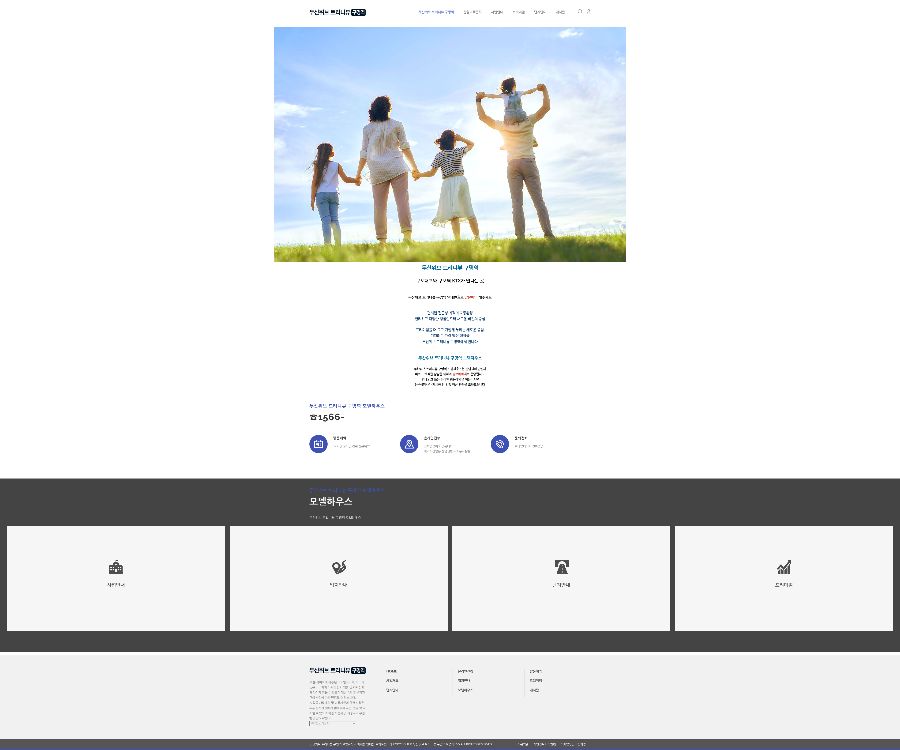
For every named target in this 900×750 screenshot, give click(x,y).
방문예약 (536, 671)
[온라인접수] (409, 444)
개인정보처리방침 (544, 744)
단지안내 (540, 11)
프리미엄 (519, 11)
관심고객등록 (472, 11)
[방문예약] (318, 444)
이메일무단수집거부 (573, 744)
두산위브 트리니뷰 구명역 (436, 11)
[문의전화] (500, 444)
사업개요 (392, 680)
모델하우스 (465, 689)
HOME (391, 671)
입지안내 (464, 680)
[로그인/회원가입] (588, 11)
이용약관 (523, 744)
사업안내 (497, 11)
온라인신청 (465, 671)
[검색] (580, 11)
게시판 (560, 11)
